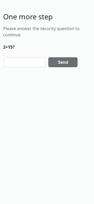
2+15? (9, 47)
